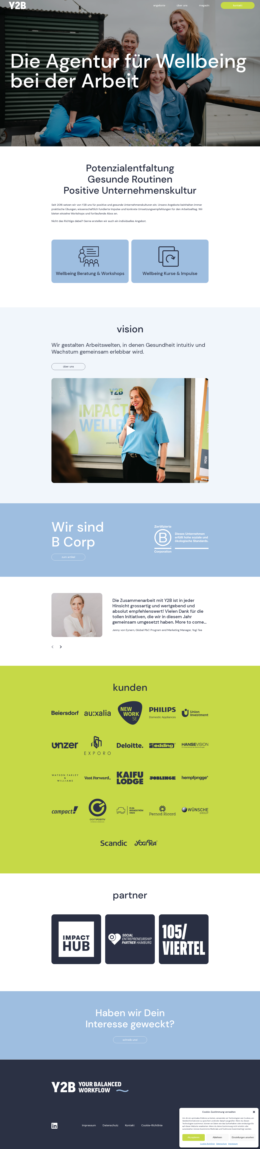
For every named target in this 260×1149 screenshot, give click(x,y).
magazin (204, 5)
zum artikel (68, 557)
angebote (159, 5)
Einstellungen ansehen (243, 1137)
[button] (253, 1111)
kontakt (237, 5)
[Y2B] (17, 5)
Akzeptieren (193, 1137)
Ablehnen (217, 1137)
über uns (182, 5)
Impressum (233, 1144)
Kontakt (130, 1125)
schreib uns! (130, 1040)
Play (130, 430)
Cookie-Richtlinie (207, 1144)
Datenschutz (221, 1144)
